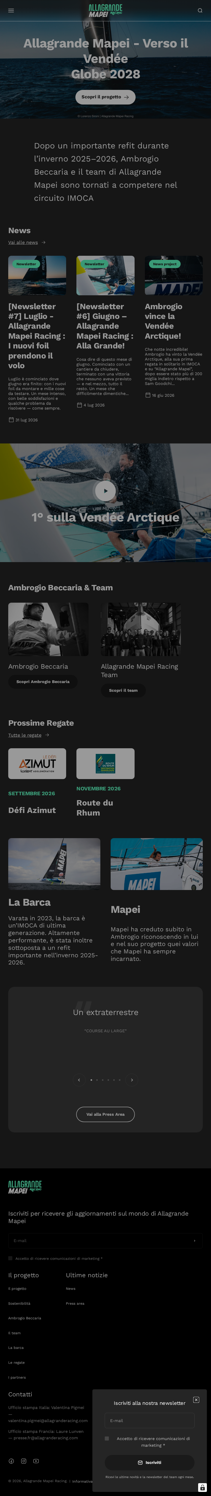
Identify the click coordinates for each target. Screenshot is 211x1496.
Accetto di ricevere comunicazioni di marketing (153, 1442)
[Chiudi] (196, 1399)
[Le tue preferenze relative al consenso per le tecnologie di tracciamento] (202, 1487)
